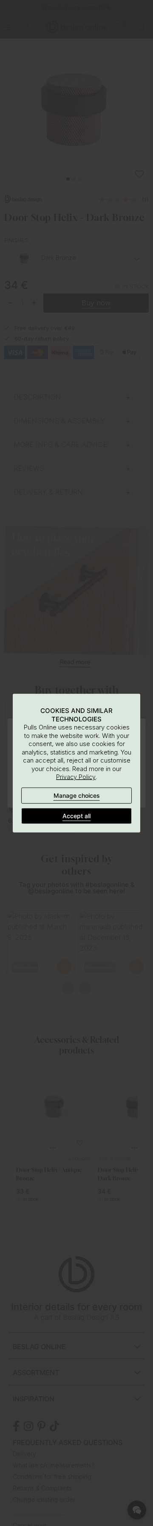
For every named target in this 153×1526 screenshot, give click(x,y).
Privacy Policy (76, 776)
